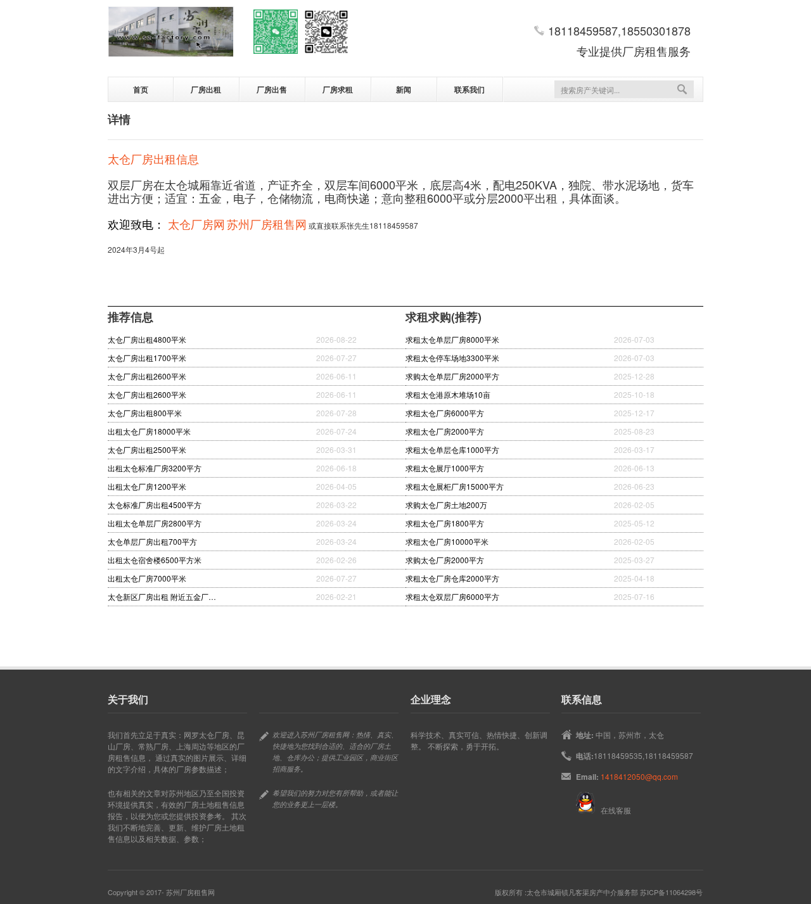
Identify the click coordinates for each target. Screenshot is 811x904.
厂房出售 (272, 89)
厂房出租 (206, 89)
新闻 (403, 89)
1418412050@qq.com (639, 776)
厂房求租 (337, 89)
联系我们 (469, 89)
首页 (140, 89)
